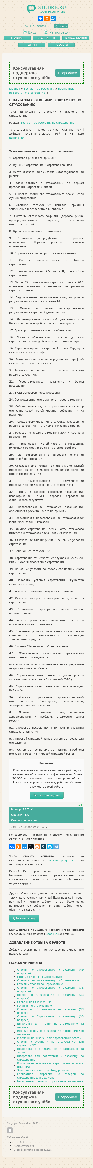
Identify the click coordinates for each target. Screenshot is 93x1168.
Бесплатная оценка (46, 795)
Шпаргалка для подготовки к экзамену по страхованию (50, 1058)
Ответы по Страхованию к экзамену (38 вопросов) (50, 989)
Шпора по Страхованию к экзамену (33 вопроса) (50, 996)
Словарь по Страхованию (34, 1002)
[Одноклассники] (47, 18)
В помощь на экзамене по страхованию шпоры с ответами (50, 1065)
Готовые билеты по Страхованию (39, 977)
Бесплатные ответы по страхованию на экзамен (50, 1081)
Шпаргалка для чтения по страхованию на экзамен (50, 1025)
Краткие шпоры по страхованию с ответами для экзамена (50, 1032)
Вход (32, 32)
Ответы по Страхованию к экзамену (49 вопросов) (50, 971)
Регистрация (60, 32)
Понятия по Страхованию (34, 1005)
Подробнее (67, 73)
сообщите (52, 934)
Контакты (37, 26)
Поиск (62, 26)
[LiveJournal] (43, 846)
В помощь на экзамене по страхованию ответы (49, 1038)
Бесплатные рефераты (39, 89)
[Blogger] (37, 846)
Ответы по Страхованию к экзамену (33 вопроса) (50, 1018)
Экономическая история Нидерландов (43, 1070)
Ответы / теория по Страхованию (40, 984)
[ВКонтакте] (40, 18)
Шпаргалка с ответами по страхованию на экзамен (50, 1050)
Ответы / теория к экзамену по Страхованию (48, 980)
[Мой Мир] (53, 18)
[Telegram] (56, 846)
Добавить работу (24, 918)
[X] (31, 846)
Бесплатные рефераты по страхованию (41, 91)
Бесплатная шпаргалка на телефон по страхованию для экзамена (50, 1076)
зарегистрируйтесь (62, 860)
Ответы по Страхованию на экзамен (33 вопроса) (50, 1011)
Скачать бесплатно (24, 820)
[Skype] (50, 846)
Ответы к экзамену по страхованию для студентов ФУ (50, 1043)
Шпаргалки (16, 138)
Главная (14, 89)
